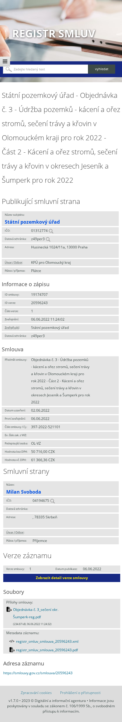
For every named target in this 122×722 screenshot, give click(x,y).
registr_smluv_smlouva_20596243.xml (47, 641)
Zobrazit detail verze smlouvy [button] (62, 578)
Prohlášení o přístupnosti (80, 692)
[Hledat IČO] (51, 230)
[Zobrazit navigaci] (5, 62)
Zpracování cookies (36, 692)
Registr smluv (53, 33)
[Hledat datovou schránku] (48, 239)
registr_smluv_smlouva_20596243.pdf (47, 650)
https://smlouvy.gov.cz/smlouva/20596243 (38, 672)
